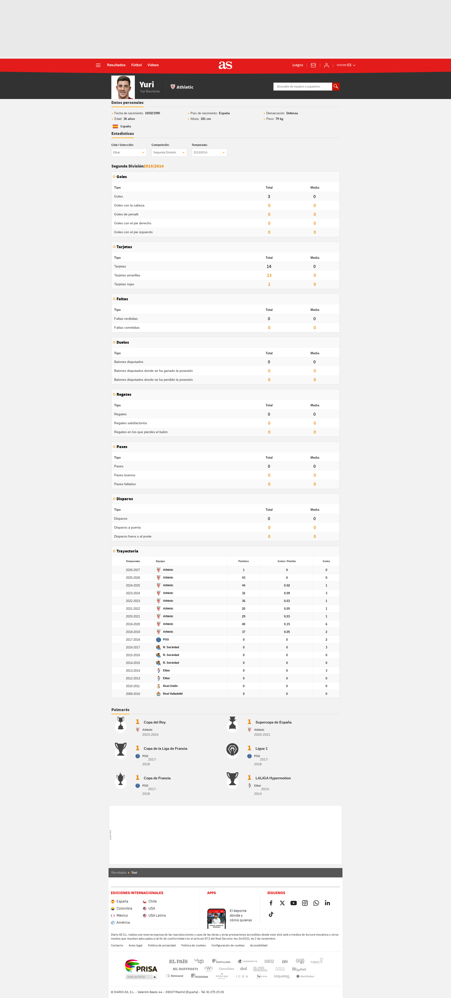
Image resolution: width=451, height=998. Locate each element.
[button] (141, 977)
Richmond (315, 969)
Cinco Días (225, 969)
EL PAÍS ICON (222, 976)
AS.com (285, 961)
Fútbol (136, 65)
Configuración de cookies (228, 945)
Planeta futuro (276, 969)
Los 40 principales (199, 961)
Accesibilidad (258, 945)
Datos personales (127, 102)
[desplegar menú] (98, 65)
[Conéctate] (326, 65)
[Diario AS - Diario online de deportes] (225, 65)
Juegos (297, 65)
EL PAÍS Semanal (259, 969)
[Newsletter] (313, 65)
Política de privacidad (162, 945)
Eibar (116, 152)
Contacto (117, 945)
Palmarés (120, 710)
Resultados (116, 65)
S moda (242, 976)
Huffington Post (185, 969)
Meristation (281, 976)
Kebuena (296, 969)
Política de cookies (193, 945)
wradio (210, 969)
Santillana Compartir (247, 961)
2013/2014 (200, 152)
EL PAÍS (178, 961)
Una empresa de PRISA (141, 966)
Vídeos (153, 65)
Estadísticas (122, 133)
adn (300, 961)
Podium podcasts (199, 976)
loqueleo (261, 976)
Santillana (221, 961)
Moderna (174, 976)
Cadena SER (269, 961)
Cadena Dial (242, 969)
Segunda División (164, 152)
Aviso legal (135, 945)
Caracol (316, 961)
